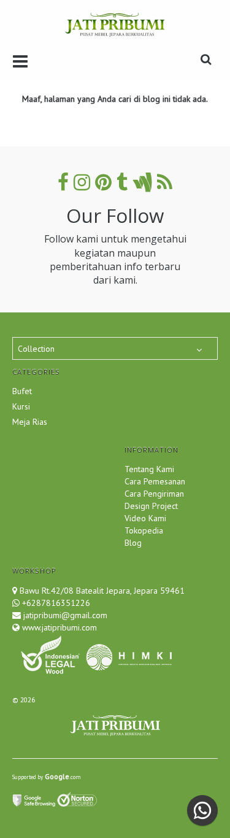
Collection (36, 348)
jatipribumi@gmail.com (64, 615)
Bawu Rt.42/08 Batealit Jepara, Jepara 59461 (102, 590)
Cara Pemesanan (155, 481)
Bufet (22, 391)
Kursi (21, 406)
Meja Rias (29, 421)
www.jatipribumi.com (58, 627)
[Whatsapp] (202, 810)
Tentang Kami (149, 469)
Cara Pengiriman (154, 493)
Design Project (151, 505)
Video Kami (145, 518)
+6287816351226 (56, 602)
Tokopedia (144, 530)
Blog (133, 542)
